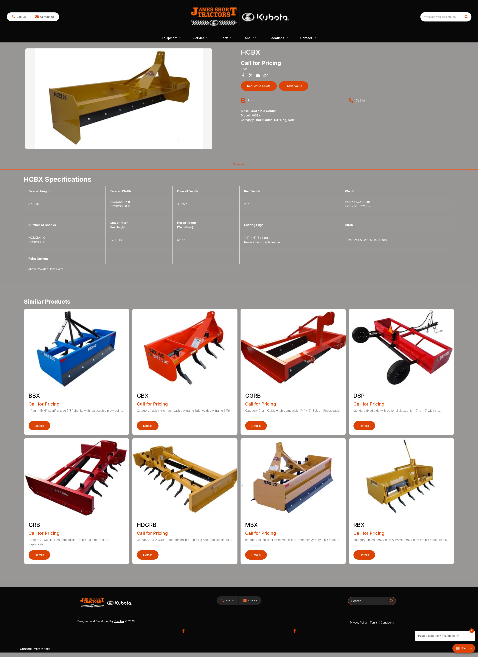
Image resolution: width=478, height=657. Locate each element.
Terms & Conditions (382, 622)
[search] (466, 17)
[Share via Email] (258, 75)
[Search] (391, 601)
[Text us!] (463, 649)
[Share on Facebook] (243, 75)
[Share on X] (250, 75)
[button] (18, 16)
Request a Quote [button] (259, 86)
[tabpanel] (131, 99)
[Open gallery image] (118, 98)
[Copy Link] (265, 75)
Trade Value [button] (293, 86)
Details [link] (39, 426)
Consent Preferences (35, 649)
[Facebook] (183, 630)
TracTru (119, 621)
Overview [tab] (239, 164)
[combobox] (445, 16)
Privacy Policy (358, 622)
